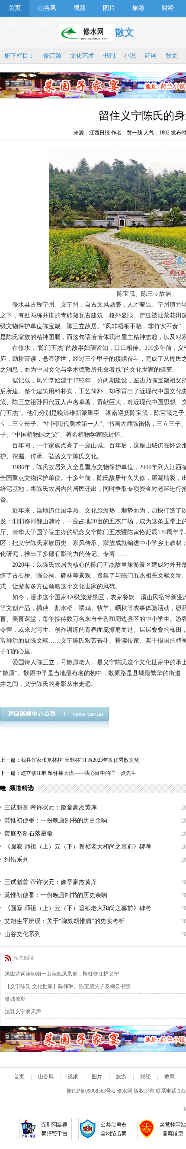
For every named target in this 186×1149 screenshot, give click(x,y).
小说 (130, 55)
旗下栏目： (19, 55)
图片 (109, 8)
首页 (15, 8)
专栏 (44, 24)
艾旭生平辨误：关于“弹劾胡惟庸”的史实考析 (64, 921)
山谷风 (47, 8)
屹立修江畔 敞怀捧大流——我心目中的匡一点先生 (78, 773)
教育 (169, 1077)
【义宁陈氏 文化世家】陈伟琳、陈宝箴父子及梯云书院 (68, 986)
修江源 (52, 55)
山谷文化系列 (22, 934)
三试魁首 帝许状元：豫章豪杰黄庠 (50, 807)
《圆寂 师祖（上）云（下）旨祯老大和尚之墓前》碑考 (77, 846)
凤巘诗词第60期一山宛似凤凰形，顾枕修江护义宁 (62, 974)
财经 (168, 8)
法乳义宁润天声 (23, 1012)
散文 (171, 55)
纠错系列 (16, 859)
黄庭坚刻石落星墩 (28, 833)
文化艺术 (82, 55)
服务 (15, 24)
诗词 (150, 55)
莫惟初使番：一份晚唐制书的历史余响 (55, 820)
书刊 (109, 55)
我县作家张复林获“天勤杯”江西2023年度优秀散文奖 (80, 760)
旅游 (138, 8)
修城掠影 (15, 999)
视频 (80, 8)
